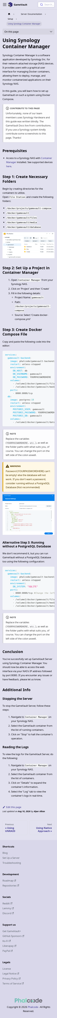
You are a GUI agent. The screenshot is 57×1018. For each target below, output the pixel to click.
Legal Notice (9, 973)
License (6, 968)
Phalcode (33, 1007)
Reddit (6, 903)
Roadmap (7, 880)
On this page (11, 31)
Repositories (9, 885)
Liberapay (8, 945)
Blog (5, 852)
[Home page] (9, 14)
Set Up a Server (11, 857)
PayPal (6, 950)
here (8, 166)
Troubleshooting (11, 862)
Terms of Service (11, 983)
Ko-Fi (5, 941)
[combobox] (46, 4)
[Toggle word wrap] (45, 354)
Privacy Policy (10, 978)
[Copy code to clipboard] (50, 354)
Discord (6, 913)
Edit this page (13, 807)
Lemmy (6, 908)
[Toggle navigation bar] (4, 4)
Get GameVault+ (11, 931)
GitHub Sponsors (11, 936)
